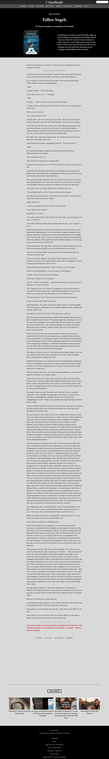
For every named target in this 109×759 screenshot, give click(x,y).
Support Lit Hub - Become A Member (54, 757)
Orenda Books (69, 637)
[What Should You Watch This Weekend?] (89, 708)
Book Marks (78, 6)
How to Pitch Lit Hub (54, 747)
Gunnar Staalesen (58, 637)
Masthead (54, 738)
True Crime (40, 6)
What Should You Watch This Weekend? (89, 712)
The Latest (54, 691)
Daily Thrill (50, 6)
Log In (86, 6)
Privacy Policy (54, 754)
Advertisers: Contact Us (54, 751)
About (54, 741)
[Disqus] (54, 659)
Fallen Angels (48, 637)
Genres (58, 6)
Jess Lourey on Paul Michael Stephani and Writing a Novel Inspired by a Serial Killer (43, 713)
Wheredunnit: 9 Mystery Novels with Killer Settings (19, 712)
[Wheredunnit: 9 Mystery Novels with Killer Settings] (19, 708)
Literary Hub (67, 6)
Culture (31, 6)
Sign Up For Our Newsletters (54, 744)
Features (23, 6)
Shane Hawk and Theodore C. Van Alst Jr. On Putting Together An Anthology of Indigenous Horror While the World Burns (66, 714)
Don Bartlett (39, 637)
